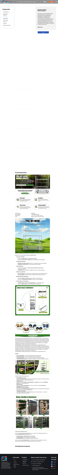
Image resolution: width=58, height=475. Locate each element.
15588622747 (43, 459)
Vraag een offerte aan (51, 1)
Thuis (14, 1)
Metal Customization (26, 465)
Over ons (17, 1)
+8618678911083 (37, 465)
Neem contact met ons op (28, 1)
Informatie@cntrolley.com (40, 461)
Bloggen (34, 1)
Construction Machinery (25, 461)
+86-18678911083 (38, 459)
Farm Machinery (25, 459)
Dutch (56, 1)
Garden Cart (24, 463)
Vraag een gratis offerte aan (43, 32)
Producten (21, 1)
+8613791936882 (38, 463)
